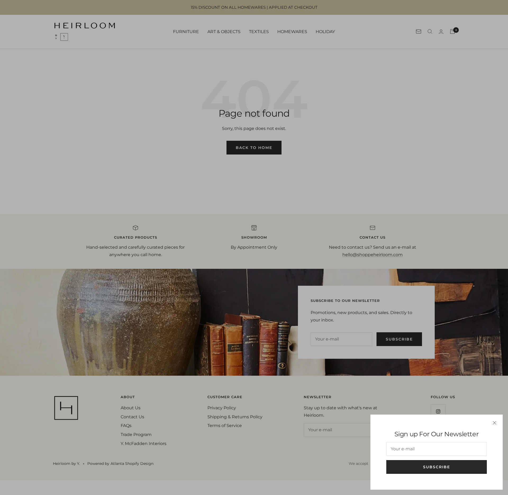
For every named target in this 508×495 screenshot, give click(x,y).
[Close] (494, 423)
